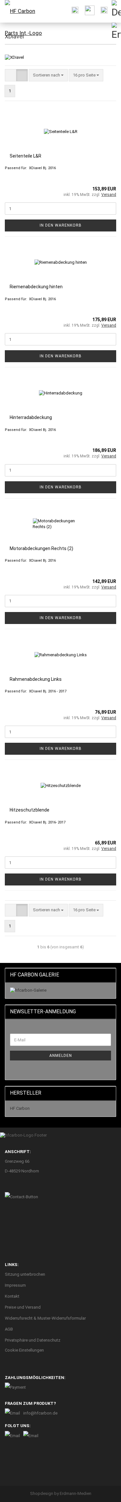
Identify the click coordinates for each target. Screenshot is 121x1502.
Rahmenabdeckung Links (36, 679)
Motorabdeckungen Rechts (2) (41, 548)
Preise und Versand (23, 1307)
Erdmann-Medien (75, 1493)
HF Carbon (20, 1108)
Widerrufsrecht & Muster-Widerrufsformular (45, 1318)
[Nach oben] (103, 1492)
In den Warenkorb (61, 225)
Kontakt (12, 1296)
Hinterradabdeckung (31, 417)
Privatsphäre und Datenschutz (32, 1340)
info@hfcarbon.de (40, 1413)
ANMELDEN (60, 1055)
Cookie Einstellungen (24, 1350)
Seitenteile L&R (25, 155)
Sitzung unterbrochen (25, 1274)
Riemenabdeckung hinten (36, 286)
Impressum (15, 1285)
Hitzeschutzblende (29, 809)
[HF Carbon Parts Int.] (27, 21)
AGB (9, 1329)
